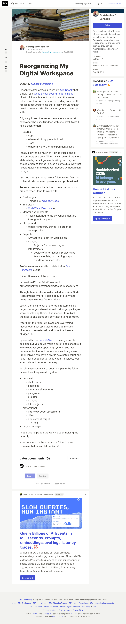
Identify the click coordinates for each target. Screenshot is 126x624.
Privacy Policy (64, 610)
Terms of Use (78, 610)
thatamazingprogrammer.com (52, 52)
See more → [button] (27, 578)
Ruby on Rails (57, 616)
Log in (99, 3)
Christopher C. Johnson (37, 46)
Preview (43, 476)
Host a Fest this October (104, 191)
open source (48, 614)
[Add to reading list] (6, 68)
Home (13, 603)
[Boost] (6, 77)
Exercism (46, 208)
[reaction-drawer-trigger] (6, 50)
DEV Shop (86, 607)
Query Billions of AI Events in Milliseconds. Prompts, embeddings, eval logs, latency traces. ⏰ (48, 540)
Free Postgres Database (70, 607)
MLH (94, 607)
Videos (43, 603)
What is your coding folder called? (53, 93)
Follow (107, 25)
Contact (54, 607)
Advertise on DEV (86, 603)
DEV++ (36, 603)
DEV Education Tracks (58, 603)
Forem (34, 614)
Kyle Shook (66, 89)
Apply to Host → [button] (102, 218)
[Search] (12, 3)
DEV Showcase (36, 607)
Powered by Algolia (81, 4)
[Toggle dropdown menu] (85, 494)
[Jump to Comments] (6, 59)
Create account (114, 3)
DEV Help (73, 603)
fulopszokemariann (42, 83)
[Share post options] (5, 84)
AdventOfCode (50, 200)
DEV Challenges (24, 603)
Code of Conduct (43, 484)
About (46, 607)
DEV (72, 614)
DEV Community (25, 599)
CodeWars (34, 208)
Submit (30, 476)
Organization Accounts (104, 603)
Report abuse (59, 484)
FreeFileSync (46, 340)
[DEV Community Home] (5, 3)
